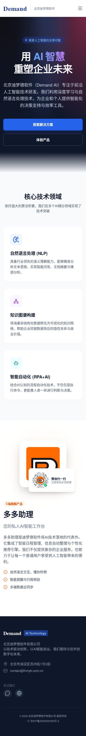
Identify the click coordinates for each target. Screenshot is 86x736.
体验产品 (43, 139)
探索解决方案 (43, 124)
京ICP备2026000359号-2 (44, 721)
